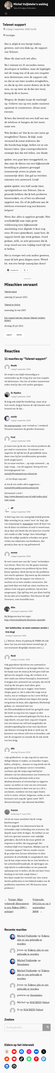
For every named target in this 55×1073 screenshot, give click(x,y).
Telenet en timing (12, 304)
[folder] (4, 35)
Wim (13, 607)
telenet (19, 334)
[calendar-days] (4, 29)
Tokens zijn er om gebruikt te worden (33, 940)
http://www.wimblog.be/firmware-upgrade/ (25, 620)
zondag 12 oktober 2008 (20, 659)
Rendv (14, 365)
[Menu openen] (6, 13)
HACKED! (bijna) (40, 1002)
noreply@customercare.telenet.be (20, 474)
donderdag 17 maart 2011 (21, 814)
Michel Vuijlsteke (27, 936)
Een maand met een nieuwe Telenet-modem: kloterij (24, 319)
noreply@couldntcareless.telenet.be (21, 488)
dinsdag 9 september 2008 (15, 635)
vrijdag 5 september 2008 (21, 369)
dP (12, 508)
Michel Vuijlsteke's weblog (30, 4)
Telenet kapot (10, 291)
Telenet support (14, 25)
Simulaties (23, 964)
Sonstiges (10, 35)
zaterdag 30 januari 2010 (20, 752)
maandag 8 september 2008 (22, 611)
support (9, 334)
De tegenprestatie (12, 425)
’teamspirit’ (27, 524)
